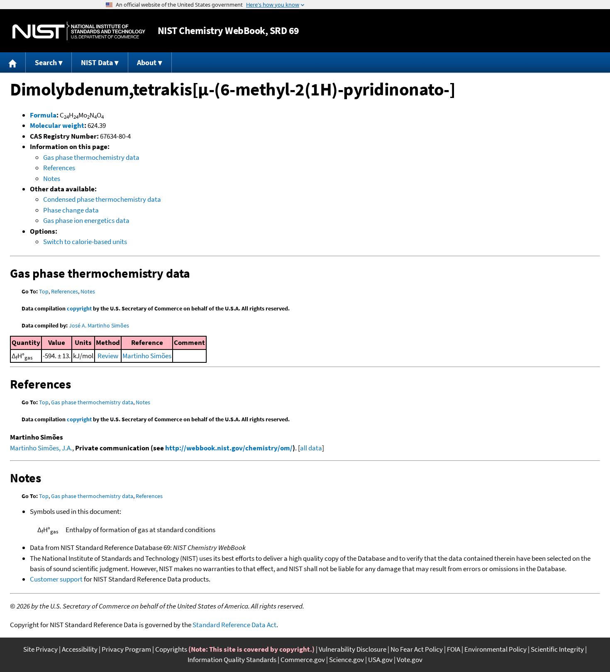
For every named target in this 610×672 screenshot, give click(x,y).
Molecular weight (57, 125)
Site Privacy (40, 649)
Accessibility (80, 649)
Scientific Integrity (557, 649)
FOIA (453, 649)
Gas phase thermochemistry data (91, 157)
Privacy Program (126, 649)
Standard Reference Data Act (234, 624)
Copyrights (171, 649)
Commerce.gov (303, 659)
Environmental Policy (495, 649)
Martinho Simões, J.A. (41, 447)
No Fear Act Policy (416, 649)
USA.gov (380, 659)
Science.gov (346, 659)
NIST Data (97, 62)
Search (46, 62)
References (59, 167)
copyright (79, 308)
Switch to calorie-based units (85, 241)
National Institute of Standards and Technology (78, 31)
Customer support (56, 579)
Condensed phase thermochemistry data (102, 199)
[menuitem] (13, 62)
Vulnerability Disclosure (352, 649)
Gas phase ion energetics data (86, 220)
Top (44, 291)
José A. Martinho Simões (99, 325)
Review (108, 355)
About (146, 62)
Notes (51, 178)
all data (311, 447)
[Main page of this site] (13, 62)
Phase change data (71, 210)
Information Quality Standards (232, 659)
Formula (43, 115)
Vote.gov (409, 659)
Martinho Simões (146, 355)
